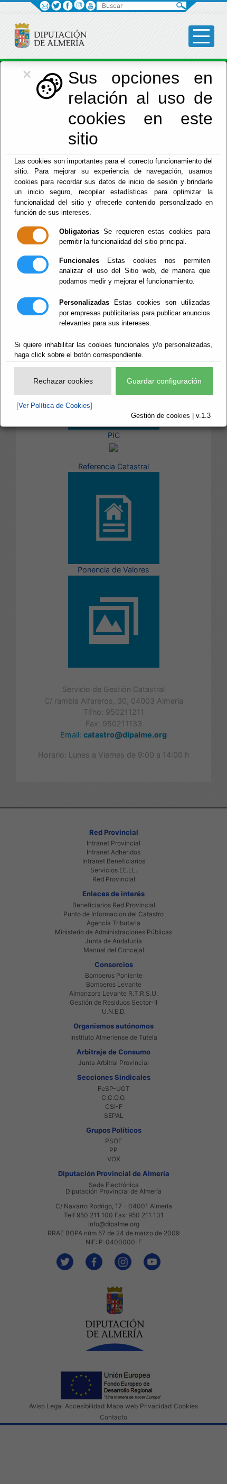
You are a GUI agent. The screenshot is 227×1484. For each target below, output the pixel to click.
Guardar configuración (164, 381)
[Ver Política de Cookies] (54, 405)
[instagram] (78, 4)
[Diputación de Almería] (46, 35)
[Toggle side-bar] (201, 36)
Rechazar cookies (63, 381)
